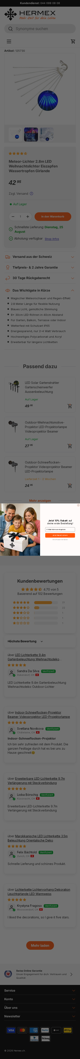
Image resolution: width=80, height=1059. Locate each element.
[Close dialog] (78, 505)
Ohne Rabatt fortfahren (60, 539)
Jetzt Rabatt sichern (60, 535)
